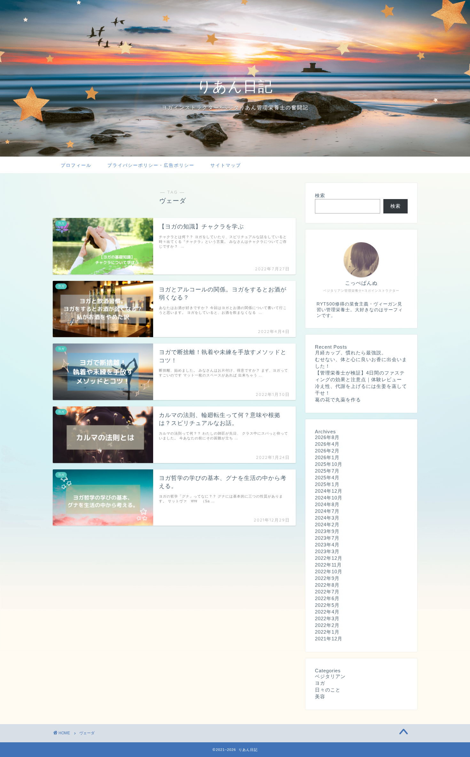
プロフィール (76, 165)
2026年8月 (327, 437)
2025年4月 (327, 477)
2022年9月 (327, 578)
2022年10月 (328, 571)
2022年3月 (327, 618)
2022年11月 (328, 565)
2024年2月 (327, 524)
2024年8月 (327, 504)
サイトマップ (225, 165)
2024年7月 (327, 511)
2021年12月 (328, 638)
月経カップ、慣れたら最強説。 (351, 352)
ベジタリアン (330, 676)
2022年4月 (327, 611)
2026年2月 (327, 450)
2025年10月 (328, 464)
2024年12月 (328, 491)
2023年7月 (327, 538)
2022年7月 (327, 591)
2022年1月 (327, 632)
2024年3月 (327, 518)
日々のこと (328, 689)
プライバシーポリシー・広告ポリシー (150, 165)
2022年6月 (327, 598)
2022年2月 (327, 625)
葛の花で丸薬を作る (338, 399)
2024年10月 (328, 497)
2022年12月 (328, 558)
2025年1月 (327, 484)
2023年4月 (327, 544)
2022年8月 (327, 585)
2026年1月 (327, 457)
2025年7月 (327, 471)
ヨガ (320, 683)
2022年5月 (327, 605)
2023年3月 (327, 551)
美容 (320, 696)
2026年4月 (327, 444)
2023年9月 (327, 531)
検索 (320, 195)
